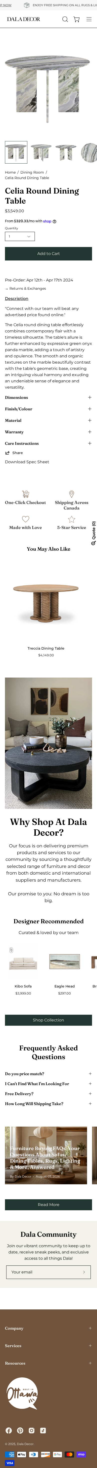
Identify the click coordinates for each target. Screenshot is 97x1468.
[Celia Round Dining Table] (16, 152)
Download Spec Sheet (27, 462)
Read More (48, 1204)
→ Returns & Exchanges (25, 288)
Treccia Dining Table (46, 648)
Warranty (14, 431)
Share (17, 453)
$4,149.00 (46, 655)
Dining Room (32, 172)
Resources (15, 1363)
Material (13, 420)
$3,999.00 (23, 993)
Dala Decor (25, 1444)
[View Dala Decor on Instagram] (31, 1430)
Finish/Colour (18, 408)
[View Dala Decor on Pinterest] (20, 1430)
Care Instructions (22, 443)
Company (14, 1328)
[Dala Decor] (23, 19)
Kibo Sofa (23, 986)
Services (13, 1345)
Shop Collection (48, 1020)
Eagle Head (64, 986)
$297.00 (64, 993)
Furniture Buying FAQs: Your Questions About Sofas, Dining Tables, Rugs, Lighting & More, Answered (45, 1157)
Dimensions (16, 397)
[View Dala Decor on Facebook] (8, 1430)
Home (10, 172)
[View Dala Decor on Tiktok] (43, 1430)
